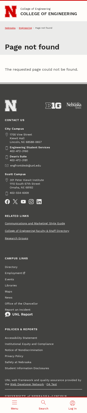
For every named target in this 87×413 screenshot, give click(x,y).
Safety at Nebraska (18, 362)
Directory (11, 267)
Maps (8, 291)
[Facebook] (7, 201)
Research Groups (16, 238)
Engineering (25, 28)
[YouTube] (23, 201)
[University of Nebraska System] (74, 105)
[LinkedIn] (39, 201)
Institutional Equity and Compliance (29, 344)
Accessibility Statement (21, 338)
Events (9, 279)
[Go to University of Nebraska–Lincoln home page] (11, 11)
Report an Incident (17, 309)
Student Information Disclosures (27, 368)
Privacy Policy (14, 356)
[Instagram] (31, 201)
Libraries (11, 285)
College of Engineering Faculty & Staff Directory (37, 231)
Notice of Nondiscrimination (24, 350)
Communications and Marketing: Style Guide (35, 223)
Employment (13, 273)
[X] (15, 201)
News (8, 297)
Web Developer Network (27, 384)
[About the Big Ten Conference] (53, 105)
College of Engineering (35, 8)
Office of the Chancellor (21, 303)
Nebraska (10, 28)
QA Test (51, 384)
